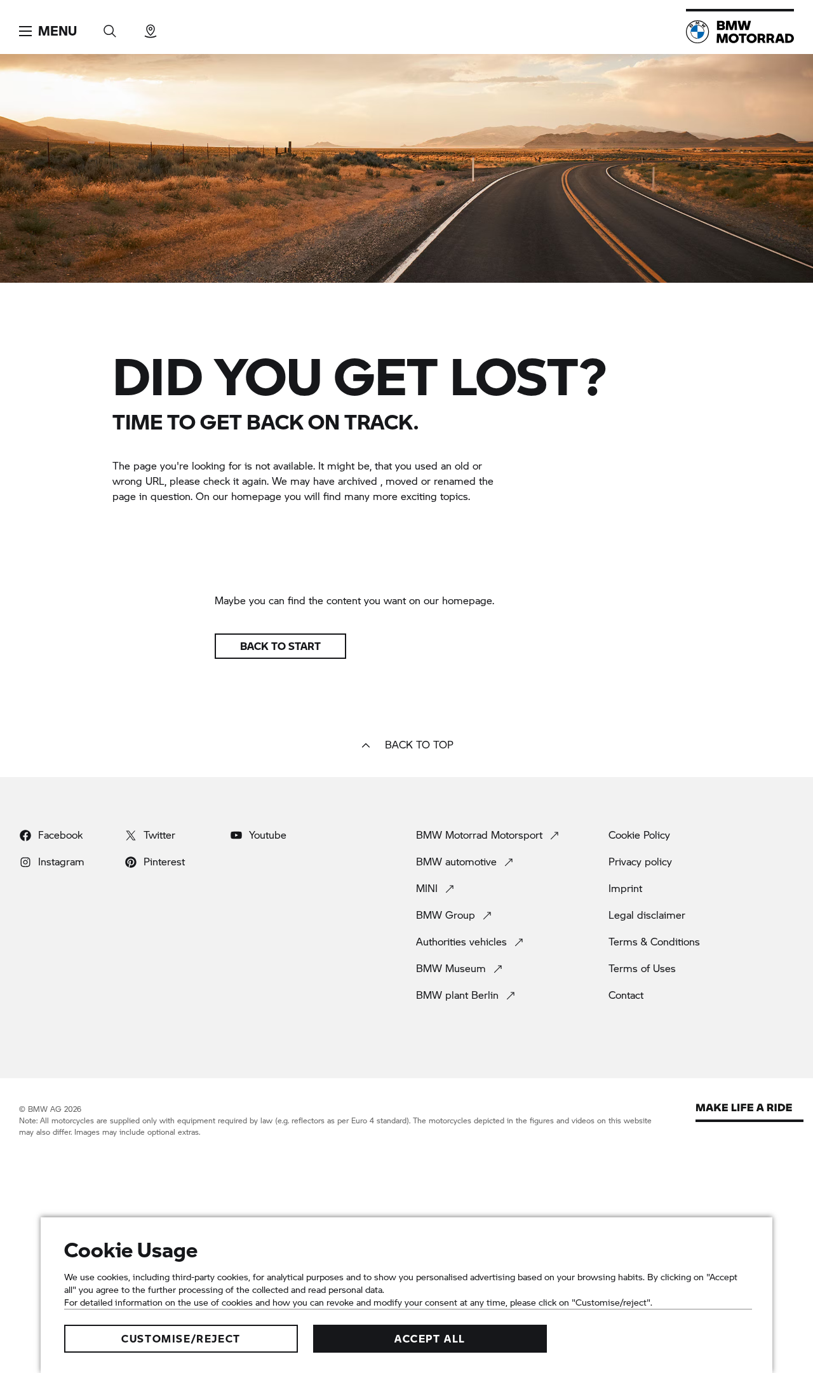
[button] (48, 31)
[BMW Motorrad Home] (740, 31)
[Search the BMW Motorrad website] (110, 27)
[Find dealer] (150, 27)
